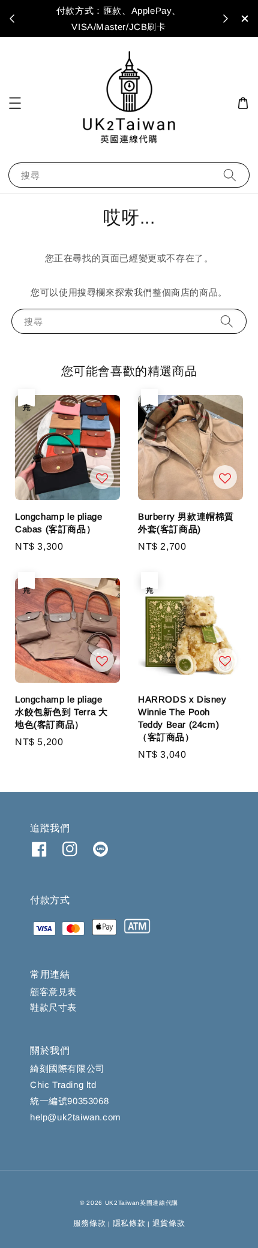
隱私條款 (129, 1223)
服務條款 (89, 1223)
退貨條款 (168, 1223)
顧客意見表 (53, 992)
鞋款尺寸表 (53, 1007)
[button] (15, 103)
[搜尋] (230, 174)
